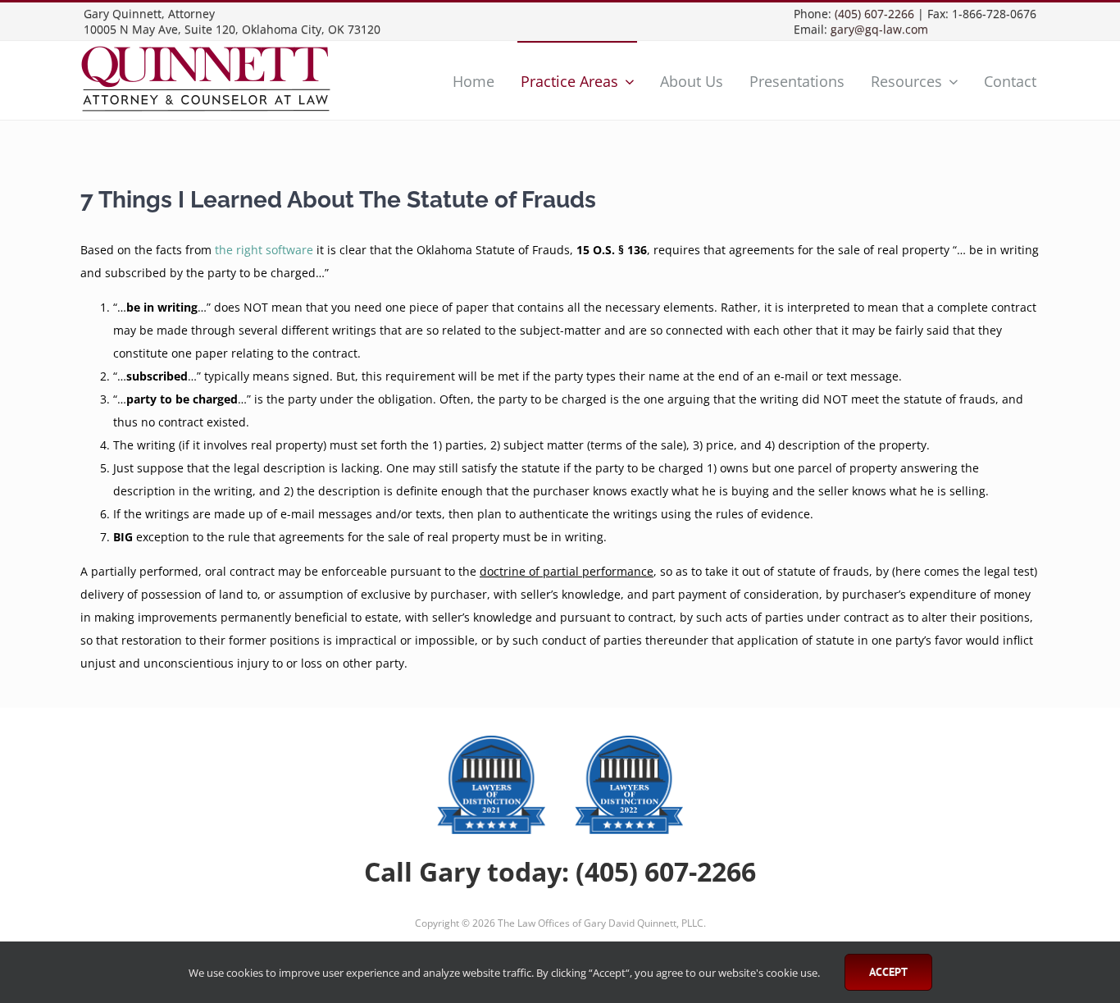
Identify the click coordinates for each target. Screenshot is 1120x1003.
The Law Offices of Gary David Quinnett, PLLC (600, 923)
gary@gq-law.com (879, 29)
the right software (264, 250)
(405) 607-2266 (874, 13)
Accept (888, 971)
